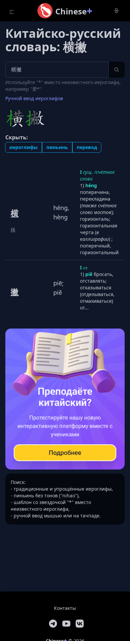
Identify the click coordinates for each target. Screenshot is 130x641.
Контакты (65, 608)
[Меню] (12, 12)
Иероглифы (23, 147)
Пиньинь (57, 147)
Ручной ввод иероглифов (34, 98)
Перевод (87, 147)
